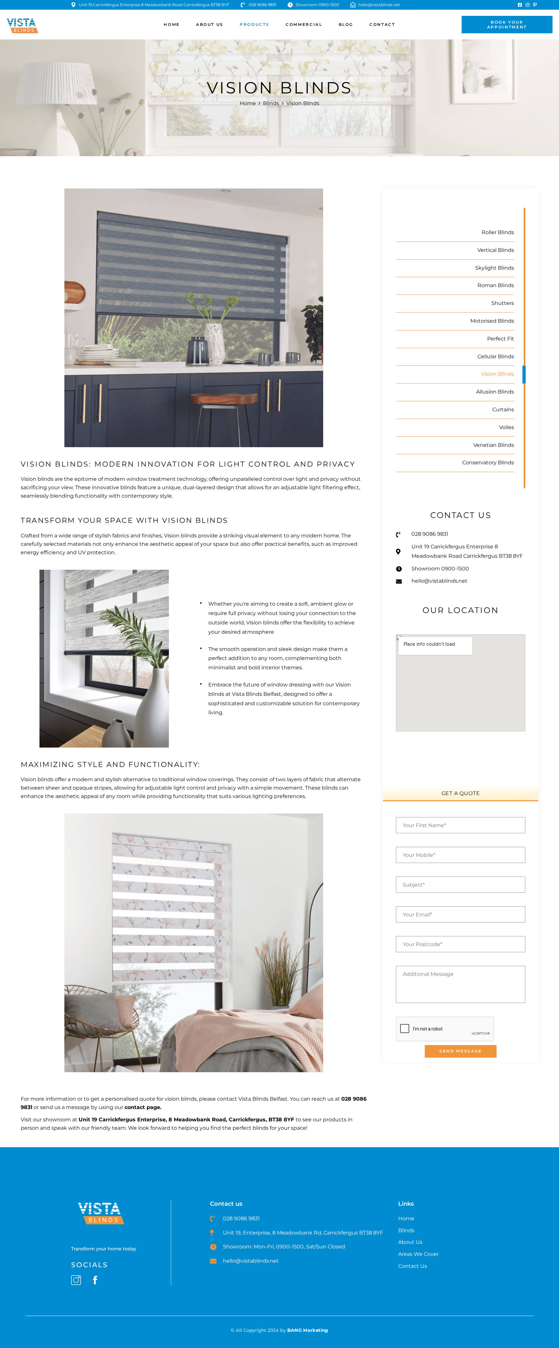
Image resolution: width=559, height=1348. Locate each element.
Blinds (271, 103)
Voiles (506, 427)
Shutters (502, 303)
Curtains (503, 409)
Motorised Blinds (492, 321)
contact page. (143, 1107)
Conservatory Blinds (488, 462)
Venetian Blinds (493, 445)
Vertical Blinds (495, 250)
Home (248, 103)
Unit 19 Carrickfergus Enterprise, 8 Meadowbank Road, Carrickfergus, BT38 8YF (186, 1119)
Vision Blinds (497, 374)
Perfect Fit (500, 339)
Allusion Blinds (495, 392)
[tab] (460, 793)
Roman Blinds (495, 285)
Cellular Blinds (495, 356)
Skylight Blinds (494, 268)
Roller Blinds (498, 232)
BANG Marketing (307, 1330)
